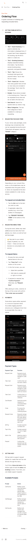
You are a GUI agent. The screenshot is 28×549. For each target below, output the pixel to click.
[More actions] (26, 2)
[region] (16, 409)
